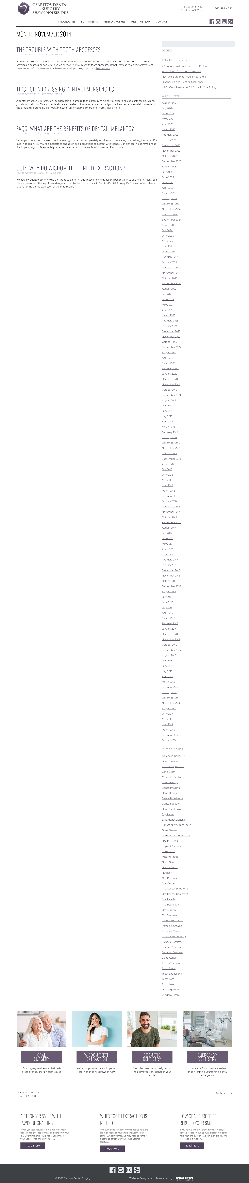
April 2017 (167, 549)
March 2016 (168, 618)
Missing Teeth (170, 856)
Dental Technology (172, 809)
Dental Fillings (170, 782)
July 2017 (167, 533)
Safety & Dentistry (172, 941)
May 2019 (167, 416)
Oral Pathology (170, 904)
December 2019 (171, 379)
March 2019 (168, 427)
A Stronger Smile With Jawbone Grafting (185, 66)
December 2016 (171, 570)
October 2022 (169, 342)
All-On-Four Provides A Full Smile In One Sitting (189, 87)
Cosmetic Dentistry (173, 777)
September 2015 (171, 650)
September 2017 (171, 522)
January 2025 (169, 198)
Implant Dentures (172, 846)
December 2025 (171, 145)
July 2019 (167, 405)
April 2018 (167, 485)
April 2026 (167, 124)
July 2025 (167, 172)
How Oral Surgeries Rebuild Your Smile (184, 76)
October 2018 (169, 453)
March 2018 (168, 490)
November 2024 (171, 209)
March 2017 (168, 554)
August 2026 (169, 103)
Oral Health (168, 899)
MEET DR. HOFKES (114, 21)
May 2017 (167, 543)
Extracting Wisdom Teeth (176, 825)
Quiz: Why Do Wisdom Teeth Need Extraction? (71, 168)
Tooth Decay (169, 968)
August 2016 (169, 591)
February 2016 (170, 623)
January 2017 (169, 565)
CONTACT (161, 21)
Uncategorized (170, 989)
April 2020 (167, 358)
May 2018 (167, 480)
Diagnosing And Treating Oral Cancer (183, 82)
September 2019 (171, 395)
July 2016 (167, 597)
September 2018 (171, 459)
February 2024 (170, 257)
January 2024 (169, 262)
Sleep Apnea (169, 957)
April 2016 (167, 613)
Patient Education (172, 920)
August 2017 (169, 527)
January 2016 (169, 628)
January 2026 (169, 140)
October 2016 (169, 581)
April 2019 (167, 421)
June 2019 (167, 411)
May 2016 (167, 607)
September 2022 (171, 347)
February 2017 (170, 559)
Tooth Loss (168, 979)
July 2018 (167, 469)
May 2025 (167, 182)
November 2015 (171, 639)
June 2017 (167, 538)
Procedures (66, 21)
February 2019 (170, 432)
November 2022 (171, 336)
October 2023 (169, 278)
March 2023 (168, 315)
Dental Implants (171, 793)
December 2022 (171, 331)
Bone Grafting (170, 761)
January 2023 (169, 326)
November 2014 (171, 703)
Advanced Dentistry (173, 755)
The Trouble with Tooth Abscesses (58, 49)
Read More (33, 1145)
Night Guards (169, 862)
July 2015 (167, 660)
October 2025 (169, 156)
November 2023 (171, 273)
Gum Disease (169, 830)
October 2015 (169, 644)
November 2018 (171, 448)
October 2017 (169, 517)
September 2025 (171, 161)
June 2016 (167, 602)
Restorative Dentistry (174, 936)
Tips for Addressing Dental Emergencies (65, 89)
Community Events (173, 766)
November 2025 (171, 150)
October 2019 (169, 389)
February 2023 (170, 320)
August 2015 (169, 655)
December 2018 (171, 442)
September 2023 (171, 283)
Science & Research (173, 947)
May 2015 (167, 671)
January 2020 (169, 373)
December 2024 (171, 204)
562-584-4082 (224, 8)
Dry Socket (168, 814)
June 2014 (167, 713)
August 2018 (169, 464)
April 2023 (167, 310)
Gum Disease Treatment (176, 835)
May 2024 (167, 241)
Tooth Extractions (172, 973)
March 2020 (169, 363)
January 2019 (169, 437)
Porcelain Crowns (172, 926)
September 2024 (171, 219)
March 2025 (168, 193)
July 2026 (167, 108)
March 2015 (168, 681)
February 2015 (170, 687)
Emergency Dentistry (174, 819)
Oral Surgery (169, 910)
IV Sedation (168, 851)
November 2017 (171, 512)
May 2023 (167, 304)
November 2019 (171, 384)
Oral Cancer (168, 883)
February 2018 (170, 496)
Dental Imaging (171, 787)
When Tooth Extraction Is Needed (181, 71)
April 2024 (167, 246)
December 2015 (171, 634)
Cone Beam (169, 771)
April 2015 (167, 676)
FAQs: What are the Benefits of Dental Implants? (75, 128)
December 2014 (171, 698)
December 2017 (171, 506)
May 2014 (167, 719)
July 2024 (167, 230)
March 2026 (168, 129)
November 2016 (171, 575)
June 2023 (168, 299)
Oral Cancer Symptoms (175, 888)
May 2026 (167, 119)
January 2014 (169, 740)
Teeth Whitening (171, 963)
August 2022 (169, 352)
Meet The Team (140, 21)
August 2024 (169, 225)
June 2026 (168, 113)
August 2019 (169, 400)
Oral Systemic (170, 915)
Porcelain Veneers (172, 931)
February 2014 (170, 735)
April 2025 (167, 187)
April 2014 (167, 724)
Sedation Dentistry (172, 952)
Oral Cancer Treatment (175, 894)
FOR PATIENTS (89, 21)
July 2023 (167, 294)
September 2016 (171, 586)
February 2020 (170, 368)
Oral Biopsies (169, 878)
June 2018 (167, 474)
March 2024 (168, 251)
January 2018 (169, 501)
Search (167, 50)
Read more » (103, 68)
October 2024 (170, 214)
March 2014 (168, 729)
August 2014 (169, 708)
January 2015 (169, 692)
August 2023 (169, 288)
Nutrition (167, 872)
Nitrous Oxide (170, 867)
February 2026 (170, 134)
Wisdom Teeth (170, 995)
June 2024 (168, 235)
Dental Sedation (171, 803)
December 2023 (171, 267)
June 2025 (168, 177)
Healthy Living (170, 841)
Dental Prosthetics (172, 798)
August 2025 (169, 166)
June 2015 (167, 666)
